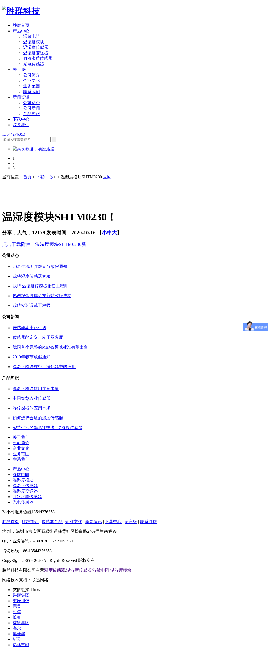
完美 (17, 606)
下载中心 (21, 119)
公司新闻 (31, 108)
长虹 (17, 617)
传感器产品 (52, 521)
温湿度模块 (33, 42)
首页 (27, 177)
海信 (17, 611)
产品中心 (21, 31)
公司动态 (31, 102)
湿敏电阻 (31, 36)
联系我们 (31, 91)
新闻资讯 (21, 97)
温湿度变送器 (35, 53)
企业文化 (31, 80)
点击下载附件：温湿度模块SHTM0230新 (44, 244)
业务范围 (31, 86)
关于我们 (21, 69)
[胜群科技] (21, 11)
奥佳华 (19, 634)
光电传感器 (33, 64)
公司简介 (31, 75)
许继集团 (21, 595)
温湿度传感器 (35, 47)
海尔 (17, 628)
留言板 (131, 521)
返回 (107, 177)
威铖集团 (21, 622)
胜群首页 (21, 25)
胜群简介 (30, 521)
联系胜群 (148, 521)
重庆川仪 (21, 600)
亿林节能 (21, 645)
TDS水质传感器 (37, 58)
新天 (17, 639)
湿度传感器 (54, 570)
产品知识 (31, 113)
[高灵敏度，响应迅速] (34, 149)
